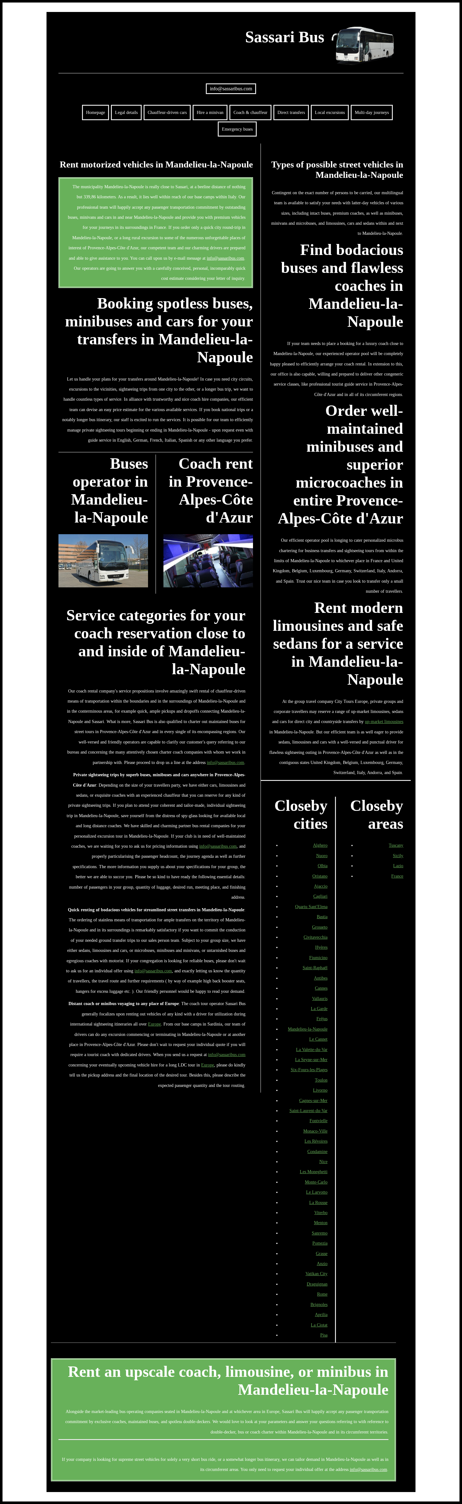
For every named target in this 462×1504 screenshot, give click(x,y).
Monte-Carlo (316, 1182)
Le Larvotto (316, 1192)
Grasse (321, 1253)
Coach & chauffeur (250, 112)
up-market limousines (384, 721)
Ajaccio (320, 886)
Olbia (322, 865)
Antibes (320, 978)
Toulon (321, 1080)
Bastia (322, 916)
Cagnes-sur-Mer (313, 1100)
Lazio (398, 865)
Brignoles (319, 1304)
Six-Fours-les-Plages (309, 1069)
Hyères (321, 947)
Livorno (320, 1090)
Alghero (320, 845)
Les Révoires (316, 1141)
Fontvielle (318, 1120)
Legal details (126, 112)
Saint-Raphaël (315, 967)
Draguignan (317, 1283)
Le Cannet (318, 1039)
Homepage (95, 112)
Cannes (321, 988)
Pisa (323, 1334)
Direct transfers (291, 112)
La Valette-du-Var (311, 1049)
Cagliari (320, 896)
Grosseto (319, 927)
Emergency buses (237, 129)
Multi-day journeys (372, 112)
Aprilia (321, 1314)
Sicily (398, 855)
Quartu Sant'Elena (311, 906)
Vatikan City (316, 1273)
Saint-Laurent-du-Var (308, 1110)
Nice (323, 1161)
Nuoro (321, 855)
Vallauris (319, 998)
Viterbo (320, 1212)
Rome (322, 1294)
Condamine (317, 1151)
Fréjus (321, 1018)
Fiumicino (318, 957)
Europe (154, 1023)
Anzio (322, 1263)
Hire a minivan (210, 112)
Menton (320, 1222)
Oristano (319, 876)
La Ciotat (319, 1324)
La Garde (319, 1008)
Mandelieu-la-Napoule (307, 1029)
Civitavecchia (315, 937)
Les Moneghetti (313, 1171)
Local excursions (330, 112)
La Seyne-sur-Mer (311, 1059)
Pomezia (319, 1243)
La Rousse (318, 1202)
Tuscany (396, 845)
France (397, 876)
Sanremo (319, 1232)
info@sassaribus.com (231, 88)
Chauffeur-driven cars (167, 112)
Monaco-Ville (315, 1131)
